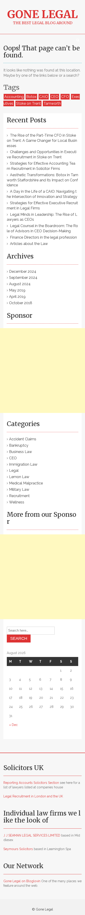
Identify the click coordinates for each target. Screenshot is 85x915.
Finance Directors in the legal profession (43, 237)
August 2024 (20, 284)
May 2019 (17, 290)
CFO (65, 97)
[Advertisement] (42, 370)
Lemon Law (19, 477)
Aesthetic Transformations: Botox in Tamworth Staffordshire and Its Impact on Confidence (42, 180)
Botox (31, 97)
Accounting (14, 97)
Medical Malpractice (26, 483)
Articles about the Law (29, 244)
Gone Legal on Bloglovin (21, 881)
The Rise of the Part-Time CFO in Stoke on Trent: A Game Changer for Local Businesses (42, 140)
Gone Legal (42, 14)
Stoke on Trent (28, 103)
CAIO (43, 97)
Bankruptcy (18, 445)
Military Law (19, 489)
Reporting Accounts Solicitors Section (31, 783)
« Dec (13, 725)
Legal (14, 470)
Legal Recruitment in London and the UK (33, 796)
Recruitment (19, 496)
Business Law (20, 452)
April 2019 (17, 296)
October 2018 (20, 303)
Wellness (16, 502)
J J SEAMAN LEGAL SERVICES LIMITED (31, 835)
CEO (54, 97)
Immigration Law (23, 464)
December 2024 (22, 271)
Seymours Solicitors (18, 849)
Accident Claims (22, 439)
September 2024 (23, 277)
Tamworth (52, 103)
